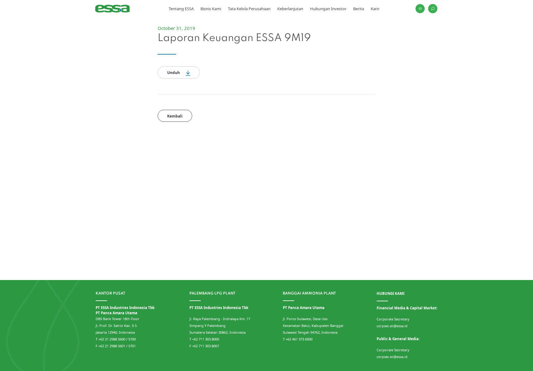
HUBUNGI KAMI (390, 293)
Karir (375, 8)
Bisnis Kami (210, 8)
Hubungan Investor (328, 8)
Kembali (175, 116)
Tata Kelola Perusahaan (249, 8)
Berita (358, 8)
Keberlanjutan (290, 8)
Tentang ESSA (181, 8)
